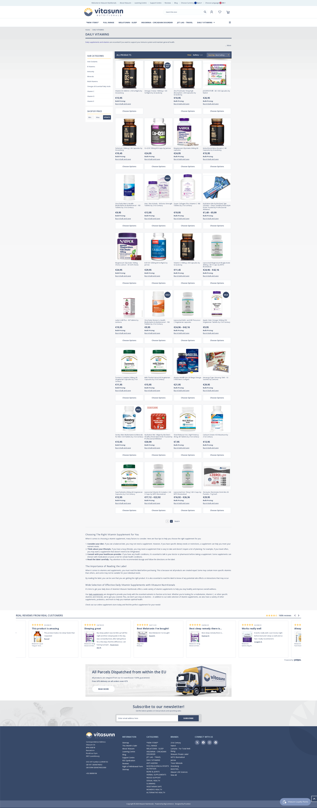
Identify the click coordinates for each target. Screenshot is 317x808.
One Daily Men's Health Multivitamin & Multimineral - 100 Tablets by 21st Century (127, 206)
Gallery (196, 55)
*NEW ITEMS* (152, 742)
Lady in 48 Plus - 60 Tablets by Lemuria (126, 321)
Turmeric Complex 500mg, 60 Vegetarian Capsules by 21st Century (126, 379)
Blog (176, 3)
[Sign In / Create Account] (212, 12)
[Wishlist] (220, 12)
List (201, 55)
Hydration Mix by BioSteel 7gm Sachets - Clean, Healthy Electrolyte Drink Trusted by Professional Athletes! (216, 206)
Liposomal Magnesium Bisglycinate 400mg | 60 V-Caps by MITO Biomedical (216, 265)
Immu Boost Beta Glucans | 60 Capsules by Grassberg (214, 149)
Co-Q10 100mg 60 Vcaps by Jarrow (158, 148)
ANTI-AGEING (152, 763)
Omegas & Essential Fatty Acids (99, 86)
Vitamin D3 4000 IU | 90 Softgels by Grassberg (128, 92)
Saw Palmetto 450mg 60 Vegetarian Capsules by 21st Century (129, 493)
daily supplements (96, 594)
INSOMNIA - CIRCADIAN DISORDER (156, 752)
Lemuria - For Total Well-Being (181, 749)
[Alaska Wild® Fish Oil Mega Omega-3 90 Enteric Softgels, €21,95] (188, 361)
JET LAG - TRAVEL (153, 757)
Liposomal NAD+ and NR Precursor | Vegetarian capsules (187, 321)
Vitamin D (90, 96)
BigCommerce (169, 804)
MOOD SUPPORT (153, 777)
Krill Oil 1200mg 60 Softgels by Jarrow (156, 264)
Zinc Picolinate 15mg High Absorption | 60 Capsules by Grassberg (185, 93)
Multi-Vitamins (92, 81)
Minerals (90, 76)
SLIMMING (150, 783)
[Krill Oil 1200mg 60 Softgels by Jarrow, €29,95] (158, 247)
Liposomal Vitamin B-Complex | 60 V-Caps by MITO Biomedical (158, 493)
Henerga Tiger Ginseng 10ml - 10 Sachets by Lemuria (215, 378)
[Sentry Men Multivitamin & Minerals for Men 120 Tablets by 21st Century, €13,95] (129, 419)
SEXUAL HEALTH (153, 780)
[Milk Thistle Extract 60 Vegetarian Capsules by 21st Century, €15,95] (158, 361)
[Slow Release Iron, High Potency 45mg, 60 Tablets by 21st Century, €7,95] (188, 419)
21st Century (176, 742)
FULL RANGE (151, 745)
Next (176, 521)
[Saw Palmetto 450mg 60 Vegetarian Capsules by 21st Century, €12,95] (129, 476)
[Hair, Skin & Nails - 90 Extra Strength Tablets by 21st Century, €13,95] (158, 187)
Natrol (173, 745)
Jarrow (173, 760)
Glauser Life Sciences (179, 772)
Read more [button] (114, 645)
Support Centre (155, 3)
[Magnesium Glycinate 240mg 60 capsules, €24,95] (188, 132)
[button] (294, 615)
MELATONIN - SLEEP (155, 748)
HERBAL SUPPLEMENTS (156, 774)
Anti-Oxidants (92, 61)
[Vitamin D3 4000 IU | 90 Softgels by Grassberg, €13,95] (129, 75)
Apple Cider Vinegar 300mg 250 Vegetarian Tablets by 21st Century (216, 321)
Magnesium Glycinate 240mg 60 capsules (186, 149)
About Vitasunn (125, 3)
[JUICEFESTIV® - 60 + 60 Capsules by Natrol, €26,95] (217, 75)
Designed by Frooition (183, 804)
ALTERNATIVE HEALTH (155, 792)
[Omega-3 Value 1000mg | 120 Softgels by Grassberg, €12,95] (158, 75)
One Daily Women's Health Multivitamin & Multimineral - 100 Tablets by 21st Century (157, 322)
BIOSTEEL (175, 769)
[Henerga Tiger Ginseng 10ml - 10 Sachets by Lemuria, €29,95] (217, 361)
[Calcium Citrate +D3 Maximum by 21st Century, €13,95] (217, 419)
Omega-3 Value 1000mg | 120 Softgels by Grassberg (156, 92)
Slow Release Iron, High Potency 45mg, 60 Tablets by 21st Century (186, 436)
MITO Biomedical (178, 757)
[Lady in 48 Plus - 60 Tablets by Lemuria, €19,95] (129, 304)
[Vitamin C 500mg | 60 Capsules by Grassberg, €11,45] (188, 247)
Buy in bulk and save (123, 104)
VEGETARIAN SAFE (154, 786)
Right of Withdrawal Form (132, 766)
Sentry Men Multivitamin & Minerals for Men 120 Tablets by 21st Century (129, 436)
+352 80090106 (91, 773)
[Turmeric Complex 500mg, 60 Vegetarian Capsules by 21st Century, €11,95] (129, 361)
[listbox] (222, 55)
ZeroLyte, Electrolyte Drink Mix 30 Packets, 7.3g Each (216, 493)
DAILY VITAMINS (153, 760)
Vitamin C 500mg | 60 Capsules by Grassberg (187, 264)
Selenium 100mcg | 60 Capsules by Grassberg (128, 149)
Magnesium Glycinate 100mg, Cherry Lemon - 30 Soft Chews (127, 264)
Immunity (90, 71)
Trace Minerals (177, 763)
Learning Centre (141, 3)
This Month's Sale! (129, 745)
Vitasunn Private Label (179, 754)
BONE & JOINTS (153, 771)
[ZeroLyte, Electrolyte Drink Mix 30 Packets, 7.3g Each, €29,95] (217, 476)
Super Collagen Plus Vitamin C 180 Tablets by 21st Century (187, 205)
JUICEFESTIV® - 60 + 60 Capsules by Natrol (216, 92)
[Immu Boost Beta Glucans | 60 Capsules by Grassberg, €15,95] (217, 132)
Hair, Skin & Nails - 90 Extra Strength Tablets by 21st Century (158, 205)
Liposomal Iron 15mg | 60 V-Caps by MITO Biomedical (187, 493)
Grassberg (175, 766)
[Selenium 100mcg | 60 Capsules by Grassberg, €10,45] (129, 132)
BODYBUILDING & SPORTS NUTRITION (157, 767)
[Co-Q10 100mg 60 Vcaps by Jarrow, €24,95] (158, 132)
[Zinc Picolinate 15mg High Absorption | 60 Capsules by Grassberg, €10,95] (188, 75)
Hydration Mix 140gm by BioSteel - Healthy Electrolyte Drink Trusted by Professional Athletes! (158, 437)
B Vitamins (91, 66)
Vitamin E (90, 101)
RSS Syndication (128, 760)
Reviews (168, 3)
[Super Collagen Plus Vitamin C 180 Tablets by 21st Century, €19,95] (188, 187)
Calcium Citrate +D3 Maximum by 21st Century (215, 436)
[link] (37, 633)
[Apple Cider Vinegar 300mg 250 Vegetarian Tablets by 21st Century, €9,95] (217, 304)
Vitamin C (90, 91)
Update (107, 117)
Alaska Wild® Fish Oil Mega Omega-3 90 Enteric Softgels (187, 378)
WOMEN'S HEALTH (154, 789)
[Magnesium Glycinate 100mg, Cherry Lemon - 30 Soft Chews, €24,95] (129, 247)
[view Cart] (228, 12)
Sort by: (211, 55)
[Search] (205, 12)
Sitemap (125, 742)
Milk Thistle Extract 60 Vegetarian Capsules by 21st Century (157, 378)
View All (174, 775)
